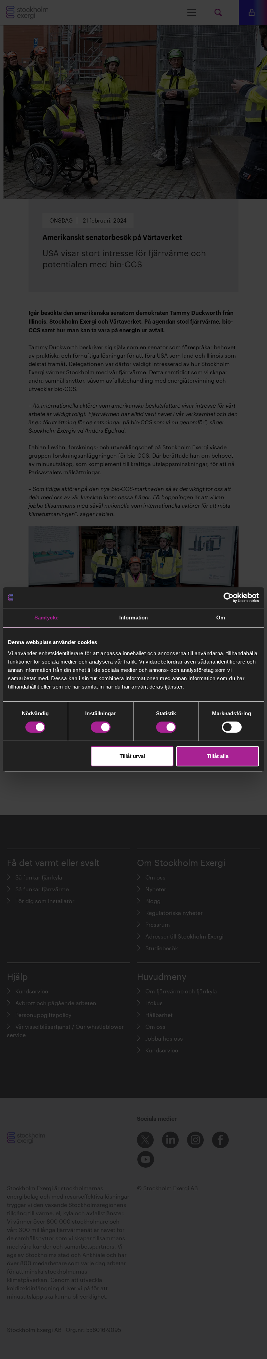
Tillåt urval (132, 756)
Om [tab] (220, 617)
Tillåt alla (217, 756)
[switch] (101, 727)
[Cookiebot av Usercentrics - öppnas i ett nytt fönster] (228, 597)
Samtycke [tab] (46, 617)
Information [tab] (133, 617)
